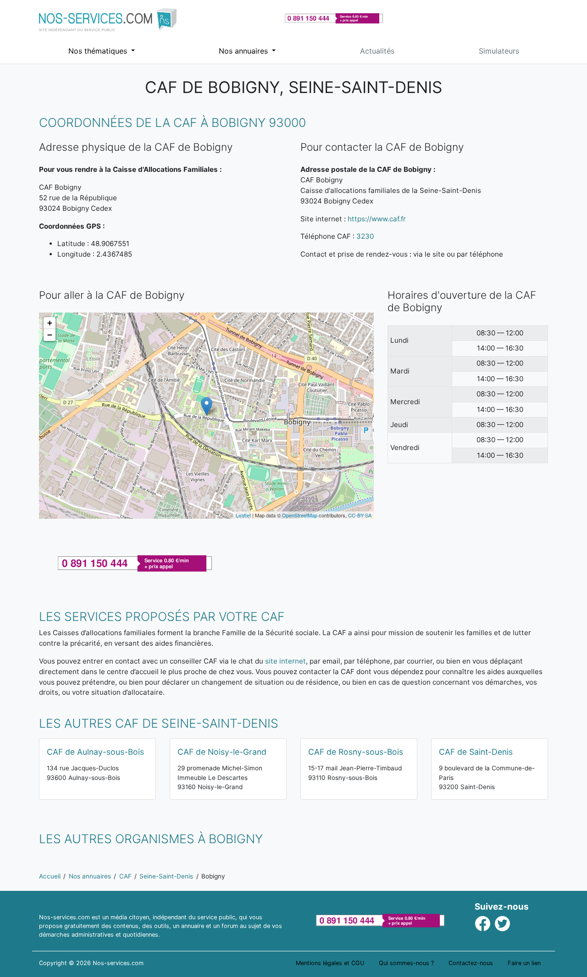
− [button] (49, 335)
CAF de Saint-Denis (476, 752)
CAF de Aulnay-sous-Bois (95, 752)
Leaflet (243, 515)
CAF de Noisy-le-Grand (221, 752)
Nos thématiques (98, 50)
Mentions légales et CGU (330, 963)
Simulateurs (499, 50)
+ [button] (49, 323)
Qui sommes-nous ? (406, 963)
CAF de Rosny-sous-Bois (355, 752)
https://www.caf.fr (377, 218)
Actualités (377, 50)
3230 (365, 236)
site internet (285, 661)
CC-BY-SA (359, 515)
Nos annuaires (244, 50)
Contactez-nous (471, 963)
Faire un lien (524, 963)
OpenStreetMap (299, 515)
